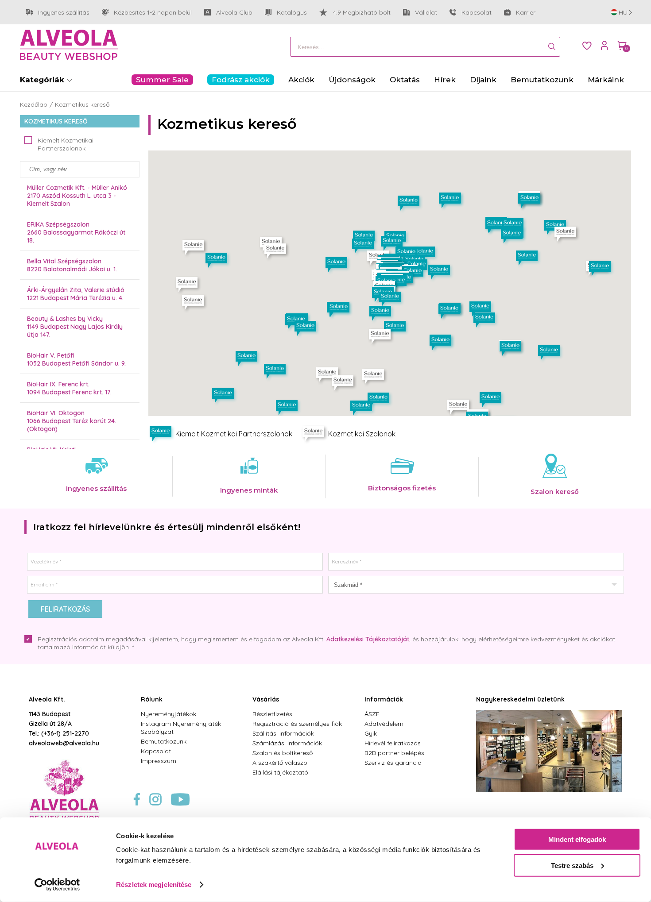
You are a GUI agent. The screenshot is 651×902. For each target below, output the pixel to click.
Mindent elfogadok (577, 839)
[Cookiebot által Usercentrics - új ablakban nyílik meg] (57, 884)
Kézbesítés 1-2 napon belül (147, 12)
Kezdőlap (33, 104)
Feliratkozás (65, 609)
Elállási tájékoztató (280, 772)
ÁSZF (372, 714)
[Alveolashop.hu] (69, 46)
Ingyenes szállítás (57, 12)
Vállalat (420, 12)
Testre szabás (572, 865)
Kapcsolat (476, 12)
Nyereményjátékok (168, 714)
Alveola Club (228, 12)
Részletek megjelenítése (153, 884)
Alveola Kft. (47, 699)
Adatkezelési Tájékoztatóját (367, 639)
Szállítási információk (283, 733)
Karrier (525, 12)
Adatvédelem (383, 724)
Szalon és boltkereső (282, 753)
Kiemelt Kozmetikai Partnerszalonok (65, 144)
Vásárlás (265, 699)
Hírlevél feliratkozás (392, 743)
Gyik (370, 733)
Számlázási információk (287, 743)
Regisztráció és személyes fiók (297, 724)
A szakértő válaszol (280, 763)
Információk (383, 699)
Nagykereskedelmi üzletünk (520, 699)
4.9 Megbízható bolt (362, 12)
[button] (343, 383)
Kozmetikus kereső (82, 104)
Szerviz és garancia (393, 763)
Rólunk (152, 699)
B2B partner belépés (394, 753)
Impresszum (158, 761)
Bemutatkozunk (163, 741)
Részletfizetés (272, 714)
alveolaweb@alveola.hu (64, 743)
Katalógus (292, 12)
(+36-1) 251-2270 (65, 733)
